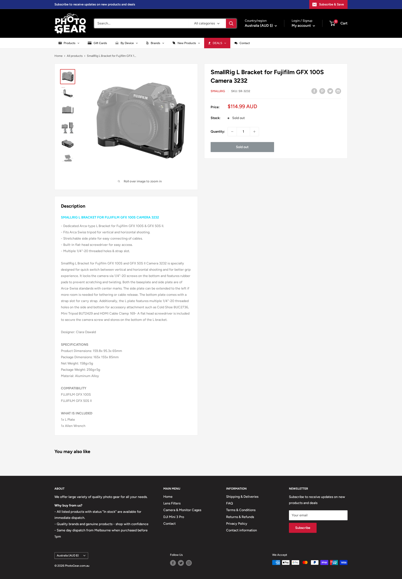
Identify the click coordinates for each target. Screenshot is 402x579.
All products (75, 56)
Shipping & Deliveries (242, 497)
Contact (169, 524)
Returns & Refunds (240, 517)
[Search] (231, 23)
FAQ (229, 503)
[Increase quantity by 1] (254, 131)
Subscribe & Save (331, 4)
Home (58, 56)
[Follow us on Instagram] (189, 563)
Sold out (242, 147)
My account (302, 25)
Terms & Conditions (240, 510)
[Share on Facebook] (314, 91)
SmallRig (218, 91)
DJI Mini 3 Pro (173, 517)
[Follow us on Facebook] (173, 563)
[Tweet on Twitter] (330, 91)
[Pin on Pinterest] (322, 91)
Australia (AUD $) (68, 555)
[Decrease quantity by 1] (232, 131)
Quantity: (218, 131)
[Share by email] (338, 91)
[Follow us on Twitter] (181, 563)
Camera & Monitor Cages (182, 510)
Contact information (241, 530)
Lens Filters (171, 503)
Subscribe (302, 528)
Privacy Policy (236, 524)
